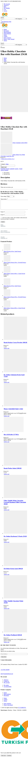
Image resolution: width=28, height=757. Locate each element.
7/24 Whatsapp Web (6, 21)
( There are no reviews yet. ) (7, 158)
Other (7, 164)
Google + (16, 168)
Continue (9, 755)
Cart (5, 9)
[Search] (1, 20)
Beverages (6, 30)
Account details (7, 686)
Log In (5, 11)
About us (6, 679)
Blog (5, 6)
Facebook (3, 168)
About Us (6, 5)
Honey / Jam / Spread (9, 39)
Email (20, 168)
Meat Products (7, 32)
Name (3, 212)
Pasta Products (7, 33)
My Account (7, 4)
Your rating (4, 196)
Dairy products (7, 37)
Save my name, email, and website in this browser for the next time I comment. (14, 218)
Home (5, 29)
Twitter (7, 168)
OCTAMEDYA (22, 707)
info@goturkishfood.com (7, 673)
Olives (5, 40)
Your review (4, 199)
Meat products (7, 694)
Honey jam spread (8, 705)
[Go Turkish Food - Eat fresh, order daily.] (5, 15)
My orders (6, 685)
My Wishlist (7, 8)
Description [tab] (6, 172)
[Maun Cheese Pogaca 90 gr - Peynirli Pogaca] (15, 258)
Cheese (5, 36)
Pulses (5, 35)
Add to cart (3, 167)
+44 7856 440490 (5, 669)
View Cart (3, 755)
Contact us (6, 681)
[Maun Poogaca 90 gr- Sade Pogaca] (15, 247)
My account (7, 682)
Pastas (5, 698)
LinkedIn (12, 168)
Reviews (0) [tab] (7, 174)
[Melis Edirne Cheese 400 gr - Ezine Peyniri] (15, 269)
